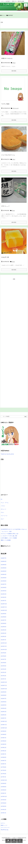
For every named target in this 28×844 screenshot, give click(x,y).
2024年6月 (3, 571)
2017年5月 (3, 770)
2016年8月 (3, 786)
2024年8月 (3, 568)
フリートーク (15, 108)
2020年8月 (3, 695)
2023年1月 (3, 600)
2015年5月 (3, 806)
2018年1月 (3, 763)
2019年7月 (3, 737)
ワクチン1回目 (5, 104)
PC (1, 499)
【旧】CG (14, 1)
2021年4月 (3, 669)
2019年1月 (3, 754)
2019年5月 (3, 744)
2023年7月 (3, 584)
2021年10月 (4, 649)
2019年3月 (3, 747)
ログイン (3, 823)
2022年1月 (3, 639)
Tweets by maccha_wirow (7, 454)
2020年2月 (3, 714)
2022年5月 (3, 626)
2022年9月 (3, 613)
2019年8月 (3, 734)
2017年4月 (3, 773)
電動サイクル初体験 (6, 540)
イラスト (3, 505)
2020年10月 (4, 688)
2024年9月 (3, 564)
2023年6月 (3, 587)
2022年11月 (4, 607)
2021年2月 (3, 675)
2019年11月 (4, 724)
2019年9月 (3, 731)
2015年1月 (3, 812)
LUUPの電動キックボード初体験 (9, 538)
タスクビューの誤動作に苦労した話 (9, 533)
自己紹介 (8, 1)
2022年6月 (3, 623)
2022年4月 (3, 630)
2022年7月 (3, 620)
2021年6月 (3, 662)
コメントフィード (5, 827)
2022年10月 (4, 610)
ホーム (3, 1)
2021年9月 (3, 652)
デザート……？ (5, 206)
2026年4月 (3, 561)
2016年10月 (4, 780)
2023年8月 (3, 581)
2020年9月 (3, 692)
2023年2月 (3, 597)
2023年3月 (3, 594)
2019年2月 (3, 750)
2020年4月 (3, 708)
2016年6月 (3, 790)
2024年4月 (3, 574)
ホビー (2, 519)
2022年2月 (3, 636)
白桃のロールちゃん (7, 58)
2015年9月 (3, 799)
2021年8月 (3, 656)
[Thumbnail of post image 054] (14, 191)
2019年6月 (3, 741)
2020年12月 (4, 682)
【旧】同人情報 (20, 1)
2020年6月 (3, 701)
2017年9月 (3, 767)
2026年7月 (3, 558)
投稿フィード (4, 825)
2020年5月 (3, 705)
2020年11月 (4, 685)
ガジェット (3, 509)
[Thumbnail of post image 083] (13, 44)
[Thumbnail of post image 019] (14, 242)
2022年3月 (3, 633)
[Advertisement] (14, 342)
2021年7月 (3, 659)
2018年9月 (3, 757)
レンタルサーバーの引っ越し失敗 (9, 535)
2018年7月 (3, 760)
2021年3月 (3, 672)
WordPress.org (4, 829)
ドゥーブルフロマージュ (8, 155)
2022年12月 (4, 603)
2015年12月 (4, 796)
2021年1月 (3, 679)
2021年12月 (4, 643)
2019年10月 (4, 728)
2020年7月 (3, 698)
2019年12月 (4, 721)
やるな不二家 (5, 257)
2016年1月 (3, 793)
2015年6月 (3, 803)
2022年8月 (3, 617)
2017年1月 (3, 777)
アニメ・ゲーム (4, 502)
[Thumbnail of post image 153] (14, 140)
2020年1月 (3, 718)
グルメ (13, 62)
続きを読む (14, 70)
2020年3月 (3, 711)
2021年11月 (4, 646)
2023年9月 (3, 577)
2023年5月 (3, 590)
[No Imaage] (13, 90)
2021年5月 (3, 665)
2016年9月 (3, 783)
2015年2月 (3, 809)
